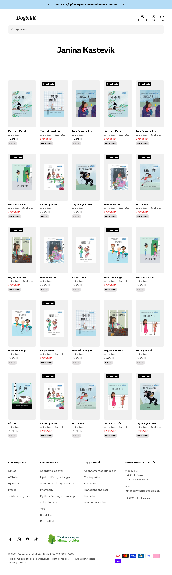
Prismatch (46, 489)
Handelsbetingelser (96, 489)
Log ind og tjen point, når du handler (86, 4)
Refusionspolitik (61, 558)
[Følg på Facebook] (10, 539)
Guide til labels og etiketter (57, 483)
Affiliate (13, 477)
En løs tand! (79, 277)
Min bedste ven (17, 204)
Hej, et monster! (17, 277)
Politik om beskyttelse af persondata (28, 558)
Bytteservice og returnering (57, 496)
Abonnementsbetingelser (100, 470)
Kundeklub (46, 515)
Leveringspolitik (17, 562)
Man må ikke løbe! (50, 131)
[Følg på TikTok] (36, 539)
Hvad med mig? (113, 277)
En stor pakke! (48, 204)
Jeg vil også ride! (82, 204)
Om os (12, 470)
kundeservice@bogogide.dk (142, 490)
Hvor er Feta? (112, 204)
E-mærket (90, 483)
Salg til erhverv (49, 502)
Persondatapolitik (95, 502)
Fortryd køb (47, 521)
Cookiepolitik (92, 477)
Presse (12, 489)
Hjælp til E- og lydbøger (55, 477)
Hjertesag (14, 483)
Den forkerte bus (82, 131)
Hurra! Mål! (142, 204)
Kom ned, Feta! (17, 131)
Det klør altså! (144, 350)
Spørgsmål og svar (51, 470)
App (42, 508)
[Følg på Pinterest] (27, 539)
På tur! (12, 423)
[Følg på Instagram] (19, 539)
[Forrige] (48, 4)
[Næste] (123, 4)
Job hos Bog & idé (19, 496)
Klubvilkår (90, 496)
